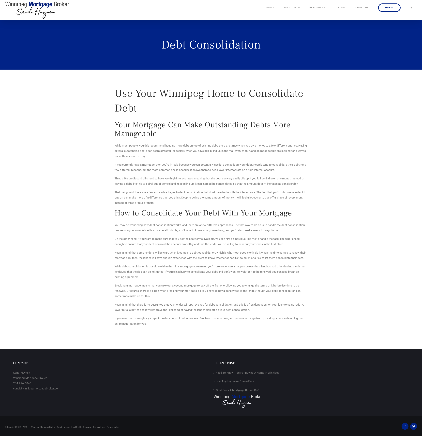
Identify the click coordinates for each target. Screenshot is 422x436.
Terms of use (99, 427)
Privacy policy (113, 427)
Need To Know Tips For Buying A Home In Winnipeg (247, 372)
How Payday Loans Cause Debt (234, 381)
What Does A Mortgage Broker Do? (237, 390)
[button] (411, 7)
